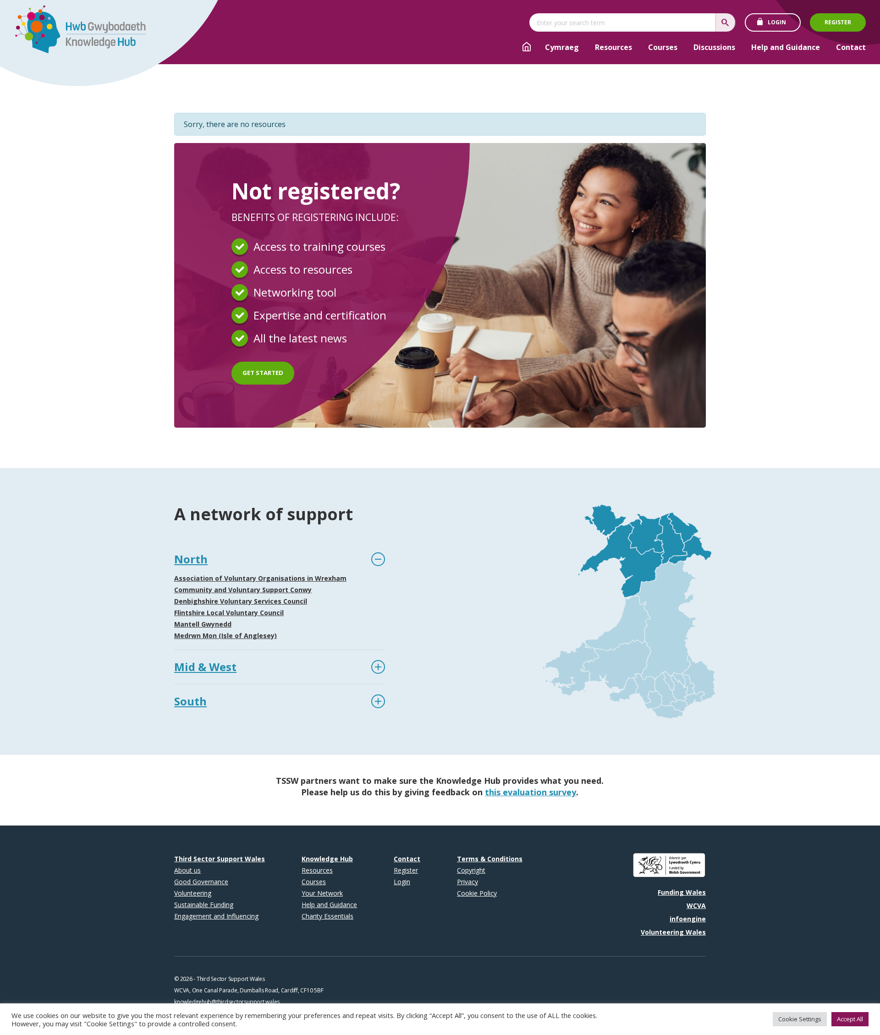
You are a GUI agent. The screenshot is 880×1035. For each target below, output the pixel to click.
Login (777, 22)
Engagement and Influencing (216, 916)
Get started (262, 373)
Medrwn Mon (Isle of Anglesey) (225, 635)
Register (838, 22)
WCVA (696, 905)
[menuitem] (562, 47)
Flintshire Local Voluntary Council (229, 612)
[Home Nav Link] (526, 48)
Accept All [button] (850, 1019)
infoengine (688, 918)
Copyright (471, 870)
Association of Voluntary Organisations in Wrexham (260, 578)
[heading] (279, 559)
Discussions (714, 47)
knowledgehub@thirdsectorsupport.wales (227, 1002)
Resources (613, 47)
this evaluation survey (530, 792)
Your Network (322, 893)
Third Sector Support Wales (219, 858)
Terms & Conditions (489, 858)
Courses (662, 47)
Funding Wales (682, 892)
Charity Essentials (327, 916)
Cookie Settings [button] (799, 1019)
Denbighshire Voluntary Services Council (240, 601)
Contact (851, 47)
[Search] (725, 22)
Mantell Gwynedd (202, 624)
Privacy (467, 881)
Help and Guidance (785, 47)
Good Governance (201, 881)
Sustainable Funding (203, 904)
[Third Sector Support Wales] (76, 32)
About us (187, 870)
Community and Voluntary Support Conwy (243, 589)
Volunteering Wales (673, 932)
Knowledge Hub (327, 858)
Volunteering (192, 893)
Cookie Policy (477, 893)
